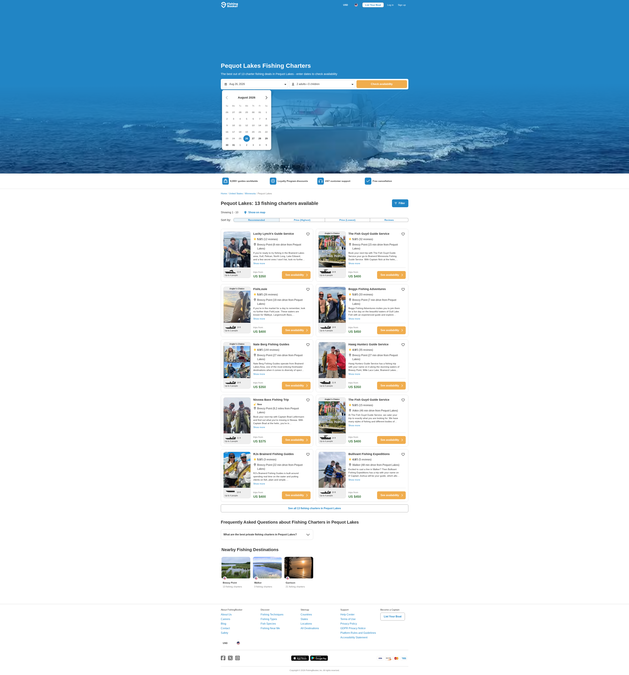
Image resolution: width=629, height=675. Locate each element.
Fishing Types (269, 619)
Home (224, 193)
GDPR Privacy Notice (353, 628)
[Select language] (356, 5)
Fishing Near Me (270, 628)
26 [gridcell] (246, 138)
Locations (306, 623)
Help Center (347, 614)
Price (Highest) (302, 220)
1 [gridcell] (240, 145)
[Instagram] (237, 658)
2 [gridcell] (246, 145)
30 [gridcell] (227, 145)
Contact (225, 628)
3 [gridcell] (253, 145)
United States (236, 193)
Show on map (256, 212)
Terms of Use (348, 619)
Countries (306, 614)
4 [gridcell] (259, 145)
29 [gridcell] (266, 138)
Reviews (389, 220)
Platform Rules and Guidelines (358, 632)
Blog (223, 623)
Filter (402, 203)
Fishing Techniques (272, 614)
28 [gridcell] (259, 138)
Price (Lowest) (347, 220)
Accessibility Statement (353, 637)
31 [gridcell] (233, 145)
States (304, 619)
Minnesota (250, 193)
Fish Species (268, 623)
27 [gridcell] (253, 138)
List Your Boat (373, 5)
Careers (225, 619)
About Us (226, 614)
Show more (259, 263)
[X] (230, 658)
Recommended (256, 220)
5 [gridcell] (266, 145)
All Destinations (310, 628)
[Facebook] (223, 658)
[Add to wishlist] (308, 234)
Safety (224, 632)
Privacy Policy (348, 623)
